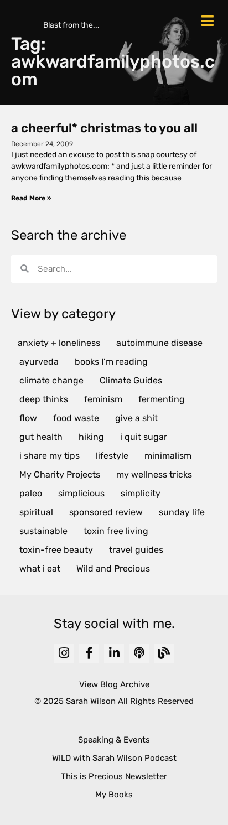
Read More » (31, 198)
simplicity (140, 493)
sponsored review (106, 512)
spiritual (36, 512)
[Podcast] (139, 653)
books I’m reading (111, 361)
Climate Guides (131, 380)
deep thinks (43, 399)
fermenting (161, 399)
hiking (91, 437)
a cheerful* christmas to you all (104, 128)
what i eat (39, 568)
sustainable (43, 531)
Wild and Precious (113, 568)
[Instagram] (64, 653)
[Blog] (164, 653)
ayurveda (39, 361)
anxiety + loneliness (59, 343)
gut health (41, 437)
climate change (51, 380)
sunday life (182, 512)
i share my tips (49, 455)
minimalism (167, 455)
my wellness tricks (154, 474)
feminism (103, 399)
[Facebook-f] (89, 653)
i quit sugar (143, 437)
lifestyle (112, 455)
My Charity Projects (59, 474)
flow (28, 418)
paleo (30, 493)
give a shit (136, 418)
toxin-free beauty (56, 549)
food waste (76, 418)
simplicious (81, 493)
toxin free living (116, 531)
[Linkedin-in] (113, 653)
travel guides (136, 549)
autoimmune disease (159, 343)
